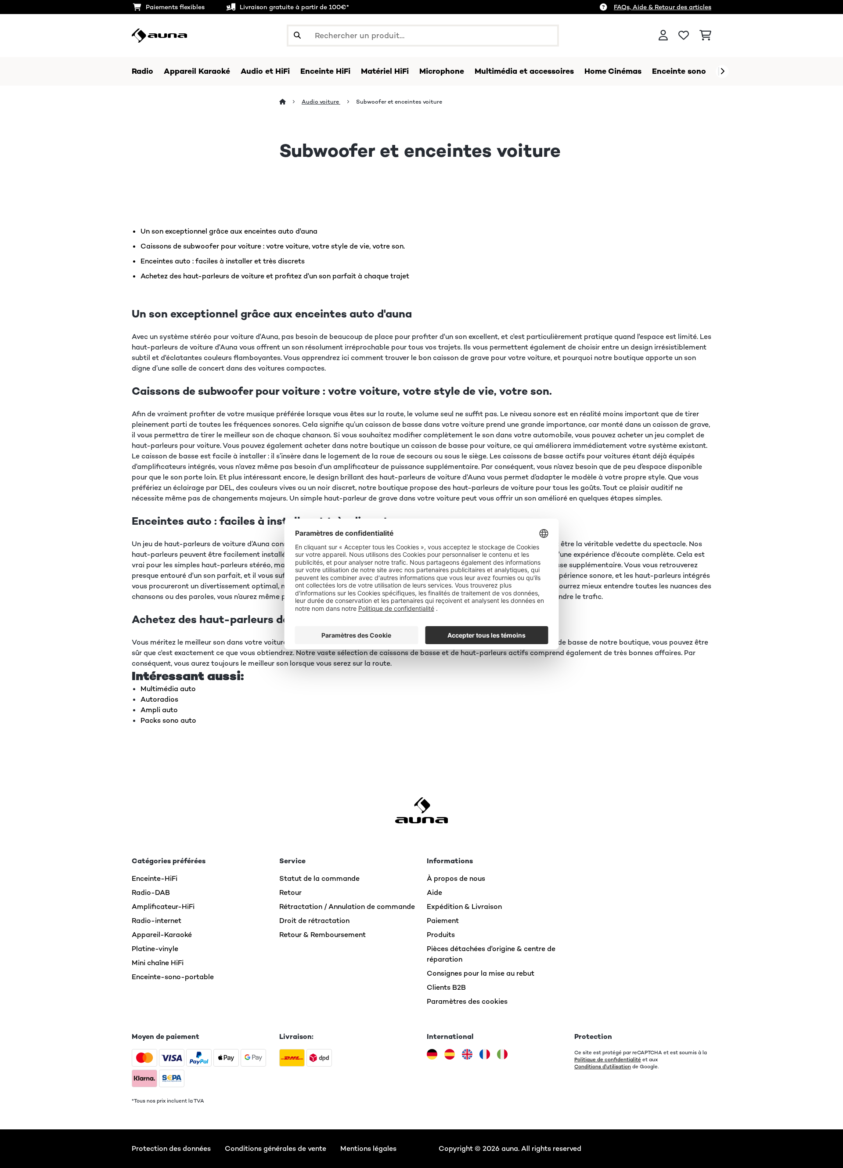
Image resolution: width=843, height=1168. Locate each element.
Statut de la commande (319, 878)
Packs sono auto (168, 720)
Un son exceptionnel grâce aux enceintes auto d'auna (228, 231)
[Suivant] (722, 71)
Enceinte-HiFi (154, 878)
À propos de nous (456, 878)
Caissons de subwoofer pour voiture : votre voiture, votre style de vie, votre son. (272, 246)
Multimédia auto (168, 688)
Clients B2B (446, 987)
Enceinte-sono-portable (173, 976)
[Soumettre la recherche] (297, 35)
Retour (290, 892)
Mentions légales (368, 1148)
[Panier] (705, 35)
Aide (434, 892)
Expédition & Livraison (464, 906)
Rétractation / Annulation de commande (347, 906)
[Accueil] (290, 101)
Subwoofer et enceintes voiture (399, 101)
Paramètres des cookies (467, 1001)
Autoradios (159, 699)
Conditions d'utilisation (602, 1066)
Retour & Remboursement (322, 934)
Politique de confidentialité (607, 1059)
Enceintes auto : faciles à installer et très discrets (222, 261)
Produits (441, 934)
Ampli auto (159, 709)
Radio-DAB (151, 892)
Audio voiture (321, 101)
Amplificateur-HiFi (163, 906)
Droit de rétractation (314, 920)
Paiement (443, 920)
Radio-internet (156, 920)
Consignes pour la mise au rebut (480, 973)
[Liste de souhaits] (683, 35)
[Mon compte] (663, 35)
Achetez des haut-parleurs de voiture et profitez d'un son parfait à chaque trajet (274, 276)
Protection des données (171, 1148)
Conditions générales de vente (275, 1148)
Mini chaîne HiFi (158, 962)
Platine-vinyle (155, 948)
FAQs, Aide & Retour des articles (662, 7)
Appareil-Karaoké (162, 934)
